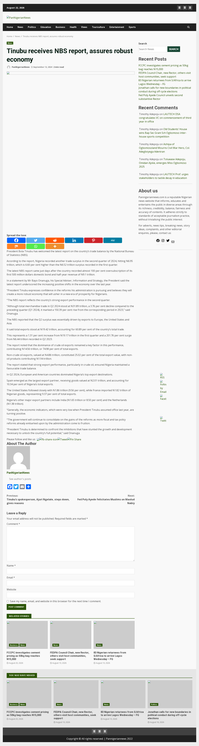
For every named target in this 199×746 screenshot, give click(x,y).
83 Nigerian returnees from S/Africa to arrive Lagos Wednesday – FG (114, 635)
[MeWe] (112, 240)
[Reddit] (55, 240)
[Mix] (16, 246)
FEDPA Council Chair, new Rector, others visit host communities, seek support (70, 635)
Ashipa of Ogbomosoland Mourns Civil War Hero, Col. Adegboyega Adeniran (164, 147)
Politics (32, 27)
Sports (132, 27)
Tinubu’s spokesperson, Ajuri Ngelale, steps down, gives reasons (38, 499)
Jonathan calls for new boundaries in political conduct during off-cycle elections (170, 694)
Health (73, 27)
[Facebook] (16, 240)
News (20, 27)
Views (84, 27)
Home (10, 27)
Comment (13, 524)
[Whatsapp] (35, 246)
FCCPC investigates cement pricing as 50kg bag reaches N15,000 (27, 635)
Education (46, 27)
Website (11, 589)
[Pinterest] (93, 240)
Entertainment (116, 27)
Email (11, 577)
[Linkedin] (74, 240)
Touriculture (98, 27)
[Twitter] (35, 240)
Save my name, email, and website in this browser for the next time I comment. (55, 601)
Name (11, 565)
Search (143, 43)
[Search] (188, 27)
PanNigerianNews (20, 67)
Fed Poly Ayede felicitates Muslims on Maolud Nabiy (106, 499)
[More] (55, 246)
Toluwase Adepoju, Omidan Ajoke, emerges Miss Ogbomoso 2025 (162, 162)
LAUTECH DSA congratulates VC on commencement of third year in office (165, 117)
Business (60, 27)
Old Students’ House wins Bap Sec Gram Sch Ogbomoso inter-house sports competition (163, 132)
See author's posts (20, 479)
